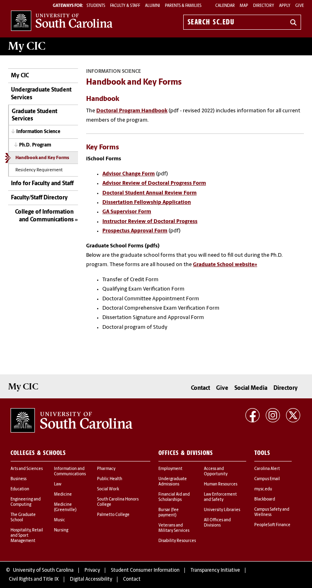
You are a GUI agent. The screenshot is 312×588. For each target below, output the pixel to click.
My (27, 46)
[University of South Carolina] (71, 420)
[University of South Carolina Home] (62, 20)
